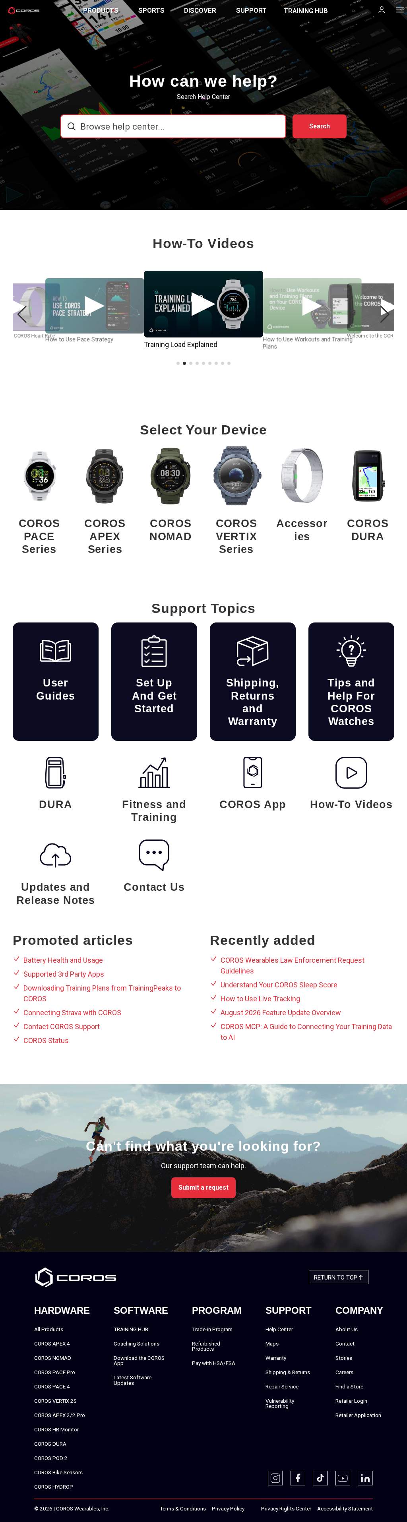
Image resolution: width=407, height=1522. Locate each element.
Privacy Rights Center (286, 1508)
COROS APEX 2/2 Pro (59, 1415)
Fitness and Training (154, 811)
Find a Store (349, 1386)
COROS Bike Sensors (58, 1472)
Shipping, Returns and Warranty (252, 702)
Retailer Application (358, 1415)
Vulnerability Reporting (280, 1404)
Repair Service (282, 1386)
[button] (385, 314)
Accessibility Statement (345, 1508)
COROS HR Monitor (56, 1429)
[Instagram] (275, 1478)
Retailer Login (351, 1401)
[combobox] (173, 126)
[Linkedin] (365, 1478)
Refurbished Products (206, 1346)
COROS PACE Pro (54, 1372)
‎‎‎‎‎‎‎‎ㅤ (252, 1509)
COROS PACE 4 (52, 1386)
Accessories (302, 530)
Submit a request (203, 1187)
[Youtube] (343, 1478)
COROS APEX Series (105, 536)
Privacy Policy (228, 1508)
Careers (344, 1372)
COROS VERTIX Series (236, 536)
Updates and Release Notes (55, 893)
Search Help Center (203, 97)
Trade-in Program (212, 1329)
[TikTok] (320, 1478)
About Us (346, 1329)
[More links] (397, 9)
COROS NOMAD (170, 530)
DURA (55, 804)
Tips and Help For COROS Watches (351, 702)
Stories (343, 1358)
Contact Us (154, 887)
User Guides (55, 689)
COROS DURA (367, 530)
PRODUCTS (100, 10)
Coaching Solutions (136, 1343)
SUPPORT (251, 10)
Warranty (276, 1358)
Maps (272, 1343)
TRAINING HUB (306, 11)
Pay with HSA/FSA (213, 1363)
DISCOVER (200, 10)
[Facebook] (298, 1478)
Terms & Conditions (183, 1508)
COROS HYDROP (53, 1486)
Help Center (279, 1329)
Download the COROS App (139, 1361)
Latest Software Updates (132, 1380)
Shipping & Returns (288, 1372)
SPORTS (151, 10)
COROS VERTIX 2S (55, 1401)
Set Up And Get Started (154, 696)
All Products (48, 1329)
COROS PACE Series (39, 536)
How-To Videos (351, 804)
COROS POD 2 (51, 1458)
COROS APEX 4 (52, 1343)
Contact (345, 1343)
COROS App (252, 804)
